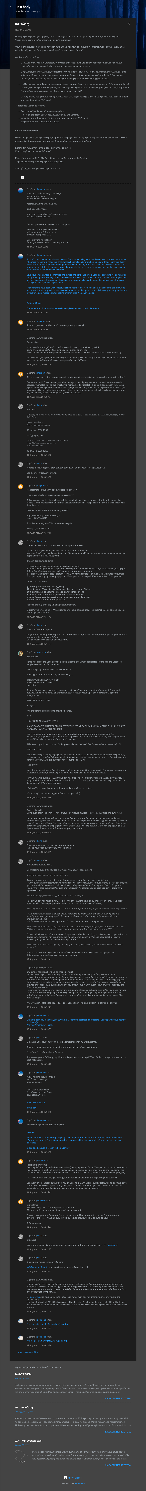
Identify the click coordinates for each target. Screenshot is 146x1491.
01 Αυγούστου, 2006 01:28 (39, 364)
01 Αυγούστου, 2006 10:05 (39, 455)
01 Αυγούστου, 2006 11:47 (39, 644)
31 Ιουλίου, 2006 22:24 (37, 312)
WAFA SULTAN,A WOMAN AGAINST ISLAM (47, 1341)
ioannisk (41, 1160)
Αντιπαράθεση (24, 1407)
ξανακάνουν (112, 1245)
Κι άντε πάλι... (23, 1373)
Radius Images (80, 1483)
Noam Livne (34, 1297)
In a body (23, 7)
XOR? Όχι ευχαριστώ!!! (28, 1440)
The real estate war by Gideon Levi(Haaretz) (47, 1324)
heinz (39, 405)
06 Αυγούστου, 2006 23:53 (39, 1328)
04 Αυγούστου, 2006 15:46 (39, 1227)
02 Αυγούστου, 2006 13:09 (39, 852)
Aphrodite (41, 652)
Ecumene (41, 189)
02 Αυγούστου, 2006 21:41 (39, 959)
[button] (129, 24)
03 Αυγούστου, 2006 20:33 (39, 1112)
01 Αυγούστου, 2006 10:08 (39, 477)
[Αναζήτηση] (134, 7)
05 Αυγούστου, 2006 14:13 (39, 1271)
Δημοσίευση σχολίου (28, 1352)
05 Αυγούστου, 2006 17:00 (39, 1311)
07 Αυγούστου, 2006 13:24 (39, 1345)
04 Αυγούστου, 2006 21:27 (39, 1249)
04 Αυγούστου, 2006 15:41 (39, 1192)
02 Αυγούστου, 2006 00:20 (39, 832)
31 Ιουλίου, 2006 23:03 (37, 329)
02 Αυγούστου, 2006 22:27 (39, 1007)
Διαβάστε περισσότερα (118, 1398)
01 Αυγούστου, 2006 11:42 (39, 617)
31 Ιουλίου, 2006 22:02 (37, 246)
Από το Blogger (74, 1478)
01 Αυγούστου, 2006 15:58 (39, 797)
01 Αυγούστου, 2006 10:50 (39, 533)
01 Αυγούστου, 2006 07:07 (39, 397)
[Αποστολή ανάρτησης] (22, 178)
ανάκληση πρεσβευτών (37, 1267)
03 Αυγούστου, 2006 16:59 (39, 1029)
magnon (41, 321)
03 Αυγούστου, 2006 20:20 (39, 1064)
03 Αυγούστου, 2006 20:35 (39, 1152)
